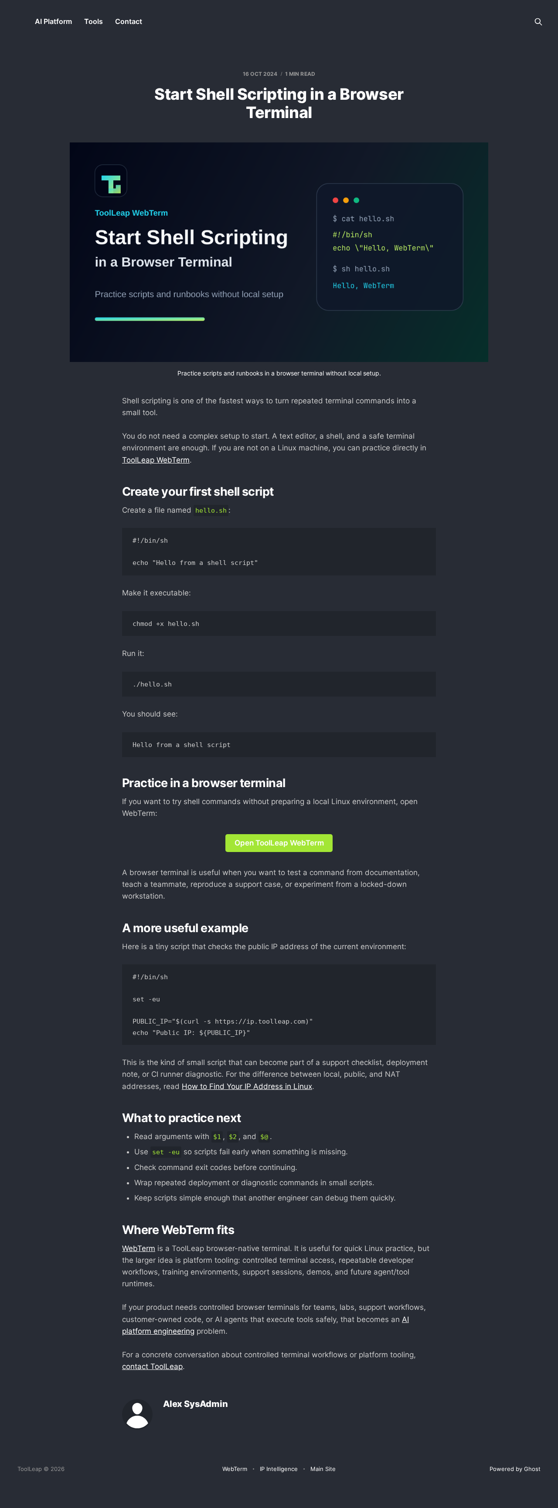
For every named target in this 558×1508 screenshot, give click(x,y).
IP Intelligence (279, 1468)
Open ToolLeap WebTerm (279, 843)
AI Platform (53, 21)
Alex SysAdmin (195, 1404)
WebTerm (138, 1248)
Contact (128, 21)
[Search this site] (538, 21)
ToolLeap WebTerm (156, 460)
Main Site (323, 1468)
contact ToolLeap (152, 1366)
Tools (93, 21)
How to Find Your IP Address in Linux (247, 1086)
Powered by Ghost (515, 1468)
